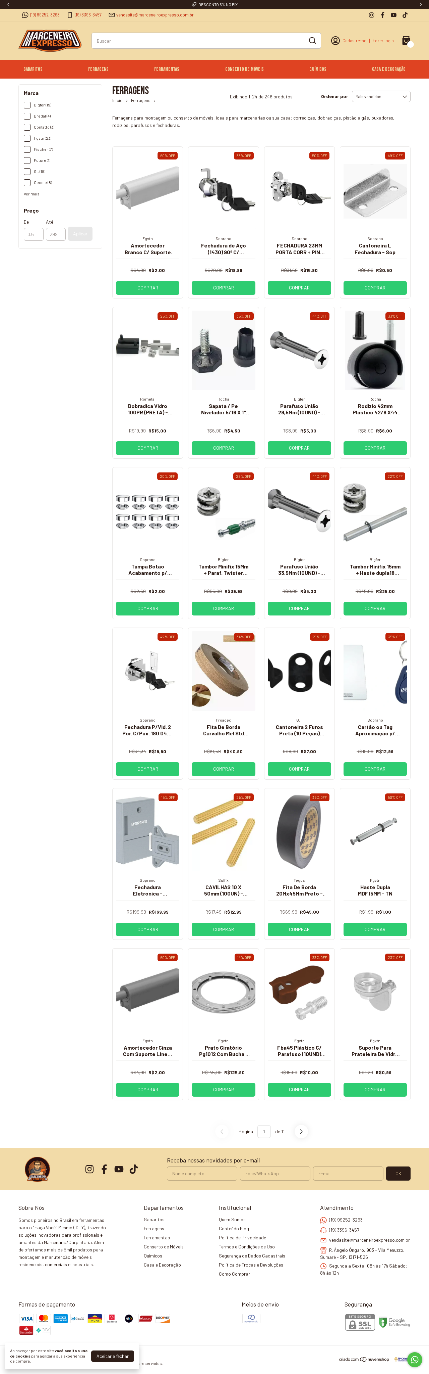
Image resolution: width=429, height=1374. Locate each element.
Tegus (299, 880)
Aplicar (80, 233)
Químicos (317, 69)
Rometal (148, 399)
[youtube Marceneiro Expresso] (393, 14)
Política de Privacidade (242, 1237)
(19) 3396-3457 (88, 14)
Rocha (223, 399)
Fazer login (383, 40)
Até (49, 222)
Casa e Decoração (389, 69)
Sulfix (223, 880)
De (26, 222)
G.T (299, 720)
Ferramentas (166, 69)
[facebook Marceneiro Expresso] (382, 14)
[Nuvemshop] (364, 1360)
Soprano (223, 238)
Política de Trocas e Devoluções (251, 1265)
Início (117, 100)
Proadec (223, 720)
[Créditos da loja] (400, 1359)
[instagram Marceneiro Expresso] (371, 14)
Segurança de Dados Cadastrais (252, 1255)
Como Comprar (234, 1274)
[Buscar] (312, 40)
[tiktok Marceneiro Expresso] (405, 14)
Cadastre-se (354, 40)
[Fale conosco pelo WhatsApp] (414, 1359)
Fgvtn (147, 238)
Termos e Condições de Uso (247, 1246)
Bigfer (299, 399)
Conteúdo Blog (234, 1228)
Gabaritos (33, 69)
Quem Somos (232, 1219)
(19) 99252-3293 (45, 14)
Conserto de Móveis (244, 69)
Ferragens (98, 69)
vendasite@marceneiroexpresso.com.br (155, 14)
